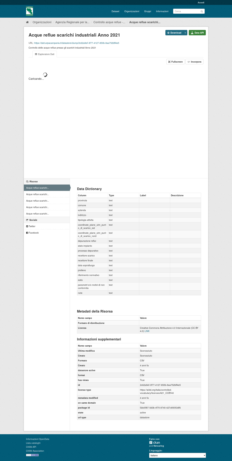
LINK (147, 331)
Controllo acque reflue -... (109, 22)
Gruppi (147, 11)
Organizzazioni (131, 11)
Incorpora (195, 61)
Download (175, 32)
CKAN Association (35, 450)
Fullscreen (177, 61)
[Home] (27, 22)
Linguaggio (155, 450)
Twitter (31, 226)
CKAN (154, 442)
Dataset (115, 11)
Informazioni (162, 11)
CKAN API (31, 446)
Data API (199, 32)
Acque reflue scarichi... (144, 22)
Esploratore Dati (46, 54)
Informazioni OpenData (37, 439)
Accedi (201, 2)
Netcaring (159, 445)
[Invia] (201, 11)
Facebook (33, 232)
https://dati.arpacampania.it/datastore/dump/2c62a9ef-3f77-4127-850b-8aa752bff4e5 (76, 42)
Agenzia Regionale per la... (72, 22)
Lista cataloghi (33, 442)
